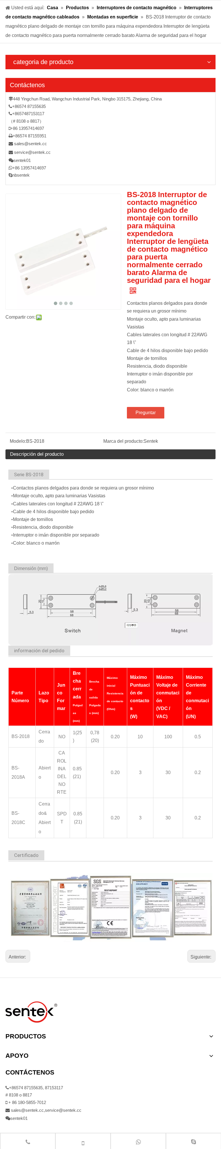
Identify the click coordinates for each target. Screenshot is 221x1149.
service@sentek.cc (32, 152)
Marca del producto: (123, 441)
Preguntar (146, 412)
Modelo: (18, 441)
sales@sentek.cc (30, 143)
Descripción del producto (37, 454)
